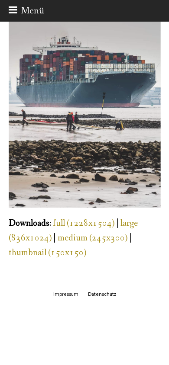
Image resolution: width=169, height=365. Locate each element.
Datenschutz (102, 294)
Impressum (65, 294)
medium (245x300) (92, 238)
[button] (26, 10)
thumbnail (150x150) (47, 253)
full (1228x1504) (83, 223)
